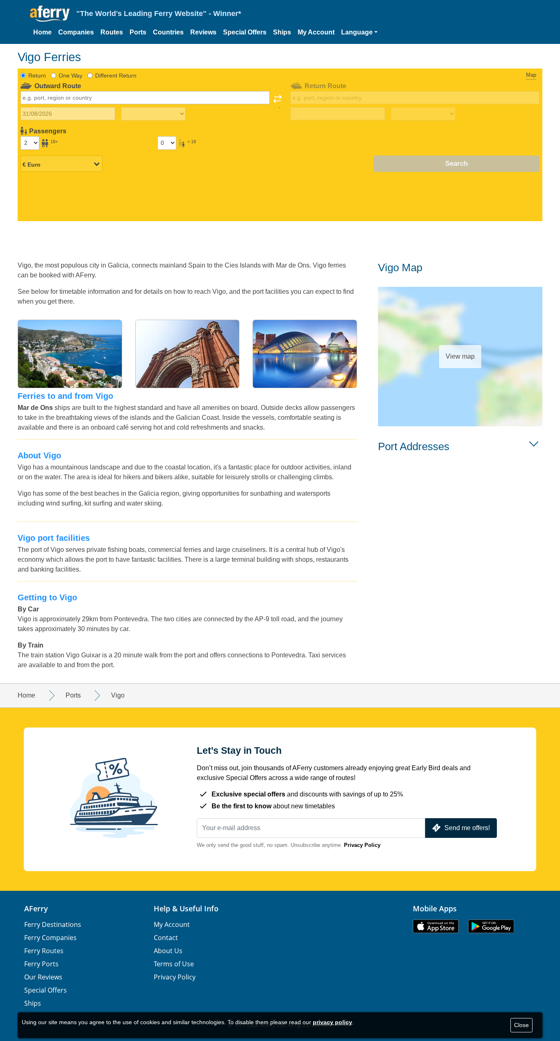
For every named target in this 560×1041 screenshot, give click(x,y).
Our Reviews (43, 977)
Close (521, 1025)
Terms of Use (174, 963)
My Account (316, 32)
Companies (76, 32)
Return (37, 75)
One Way (70, 75)
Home (42, 32)
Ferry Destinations (52, 924)
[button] (359, 32)
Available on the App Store (436, 926)
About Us (168, 950)
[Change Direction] (277, 101)
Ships (282, 32)
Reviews (203, 32)
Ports (138, 32)
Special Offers (244, 32)
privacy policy (332, 1022)
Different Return (116, 75)
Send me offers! (467, 827)
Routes (111, 32)
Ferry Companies (50, 937)
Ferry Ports (41, 963)
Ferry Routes (44, 950)
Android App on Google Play (491, 926)
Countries (168, 32)
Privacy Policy (362, 845)
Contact (166, 937)
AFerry (36, 908)
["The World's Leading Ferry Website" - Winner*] (50, 13)
